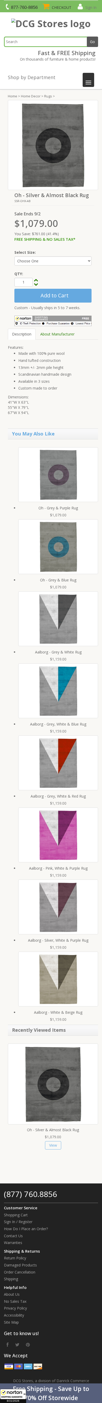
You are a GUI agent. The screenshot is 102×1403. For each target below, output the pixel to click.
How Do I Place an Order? (26, 1228)
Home (12, 96)
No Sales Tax (15, 1301)
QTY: (18, 273)
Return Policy (15, 1257)
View (53, 1145)
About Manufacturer (57, 334)
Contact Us (13, 1235)
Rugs (48, 96)
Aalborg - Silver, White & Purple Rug (58, 940)
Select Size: (25, 252)
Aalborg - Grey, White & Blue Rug (58, 724)
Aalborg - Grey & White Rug (58, 652)
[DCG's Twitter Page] (17, 1344)
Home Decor (31, 96)
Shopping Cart (16, 1214)
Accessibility (14, 1315)
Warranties (13, 1242)
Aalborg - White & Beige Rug (58, 1012)
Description (21, 334)
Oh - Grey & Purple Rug (58, 507)
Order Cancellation (19, 1272)
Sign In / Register (18, 1221)
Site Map (11, 1322)
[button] (51, 1393)
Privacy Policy (15, 1308)
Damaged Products (20, 1265)
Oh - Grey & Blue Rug (58, 579)
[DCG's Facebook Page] (7, 1344)
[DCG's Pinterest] (27, 1344)
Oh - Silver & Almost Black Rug (53, 1129)
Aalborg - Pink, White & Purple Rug (58, 868)
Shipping (11, 1278)
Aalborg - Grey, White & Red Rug (58, 796)
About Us (12, 1294)
